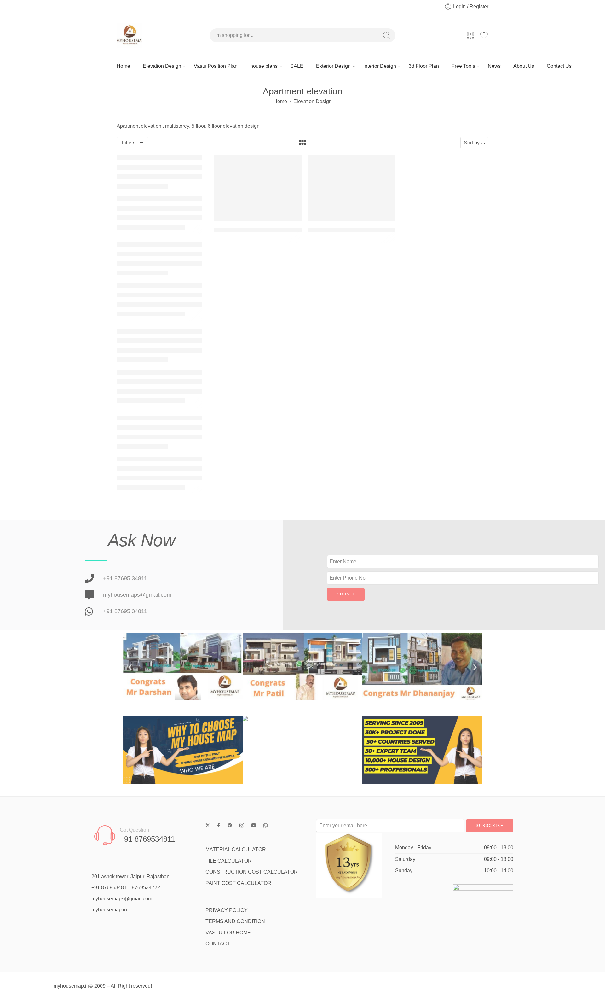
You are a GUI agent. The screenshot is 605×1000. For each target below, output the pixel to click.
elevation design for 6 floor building (258, 230)
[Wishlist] (292, 164)
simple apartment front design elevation (357, 230)
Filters (128, 142)
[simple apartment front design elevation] (351, 188)
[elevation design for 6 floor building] (258, 188)
